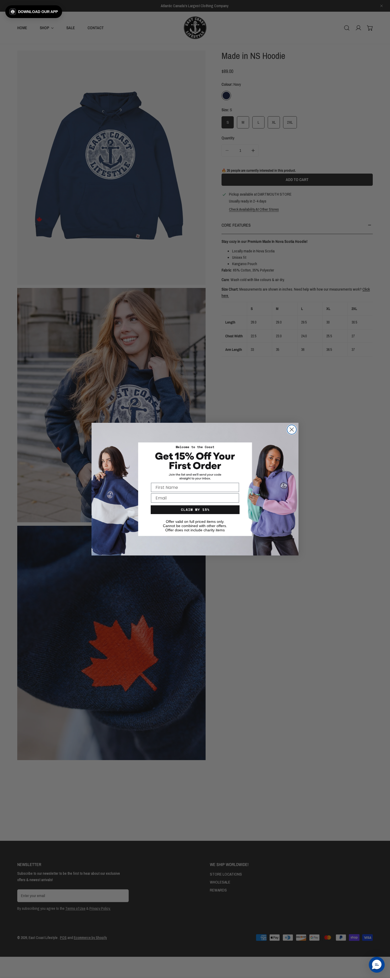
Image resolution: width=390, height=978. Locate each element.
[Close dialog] (291, 429)
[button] (33, 11)
